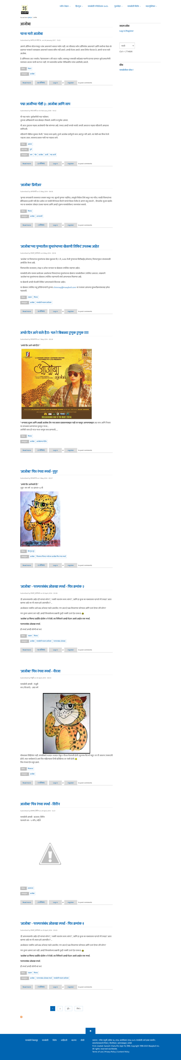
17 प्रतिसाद (41, 782)
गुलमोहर (117, 6)
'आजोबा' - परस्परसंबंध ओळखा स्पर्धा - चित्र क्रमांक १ (52, 924)
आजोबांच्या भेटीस (41, 441)
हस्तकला (30, 888)
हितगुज (78, 6)
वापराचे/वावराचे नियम (100, 1043)
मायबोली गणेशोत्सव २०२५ (98, 6)
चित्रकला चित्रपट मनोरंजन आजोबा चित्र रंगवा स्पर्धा (51, 556)
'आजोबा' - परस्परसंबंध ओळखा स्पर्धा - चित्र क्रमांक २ (52, 586)
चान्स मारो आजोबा (31, 34)
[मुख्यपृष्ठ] (24, 9)
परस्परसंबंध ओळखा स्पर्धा (44, 978)
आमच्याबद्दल (122, 1043)
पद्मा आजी (53, 154)
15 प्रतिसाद (41, 565)
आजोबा (32, 73)
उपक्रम (30, 297)
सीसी (82, 1040)
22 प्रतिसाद (41, 163)
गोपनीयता (113, 1043)
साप (31, 154)
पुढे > (68, 1008)
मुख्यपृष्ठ (30, 17)
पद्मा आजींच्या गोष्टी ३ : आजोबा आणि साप (45, 104)
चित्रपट (30, 211)
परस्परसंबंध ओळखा (59, 641)
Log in (55, 82)
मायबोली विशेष (133, 6)
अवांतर (30, 144)
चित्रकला (30, 768)
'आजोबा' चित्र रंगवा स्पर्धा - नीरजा (40, 671)
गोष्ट (35, 154)
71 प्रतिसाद (41, 987)
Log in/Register (126, 31)
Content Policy (123, 1051)
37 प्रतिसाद (41, 450)
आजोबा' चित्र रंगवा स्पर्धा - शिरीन (40, 804)
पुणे (31, 149)
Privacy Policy (110, 1051)
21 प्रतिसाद (41, 902)
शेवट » (79, 1008)
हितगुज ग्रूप (31, 551)
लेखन (29, 68)
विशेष (55, 1040)
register (71, 82)
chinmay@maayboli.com (64, 287)
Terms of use (97, 1051)
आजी (46, 154)
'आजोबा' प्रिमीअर (30, 185)
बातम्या (73, 1040)
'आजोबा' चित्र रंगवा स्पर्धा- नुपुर (39, 471)
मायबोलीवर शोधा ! (126, 70)
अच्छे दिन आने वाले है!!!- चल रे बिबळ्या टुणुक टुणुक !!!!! (54, 333)
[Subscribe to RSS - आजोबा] (66, 1017)
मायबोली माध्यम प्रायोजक (43, 302)
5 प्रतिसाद (41, 225)
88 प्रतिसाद (41, 82)
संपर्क (130, 1043)
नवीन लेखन (64, 6)
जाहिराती (64, 1040)
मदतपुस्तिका (150, 6)
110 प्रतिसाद (41, 649)
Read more (28, 82)
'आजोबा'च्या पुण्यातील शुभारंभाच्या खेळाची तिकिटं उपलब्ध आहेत (59, 246)
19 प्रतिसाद (41, 311)
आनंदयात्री (39, 216)
